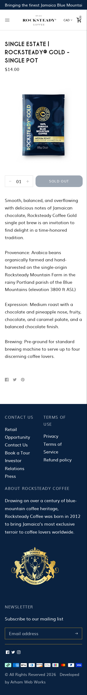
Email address (23, 628)
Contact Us (16, 444)
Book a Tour (17, 452)
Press (10, 476)
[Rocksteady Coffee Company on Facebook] (7, 652)
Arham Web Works (28, 682)
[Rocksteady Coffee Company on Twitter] (13, 652)
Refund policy (58, 459)
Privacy (51, 436)
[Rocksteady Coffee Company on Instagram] (19, 652)
